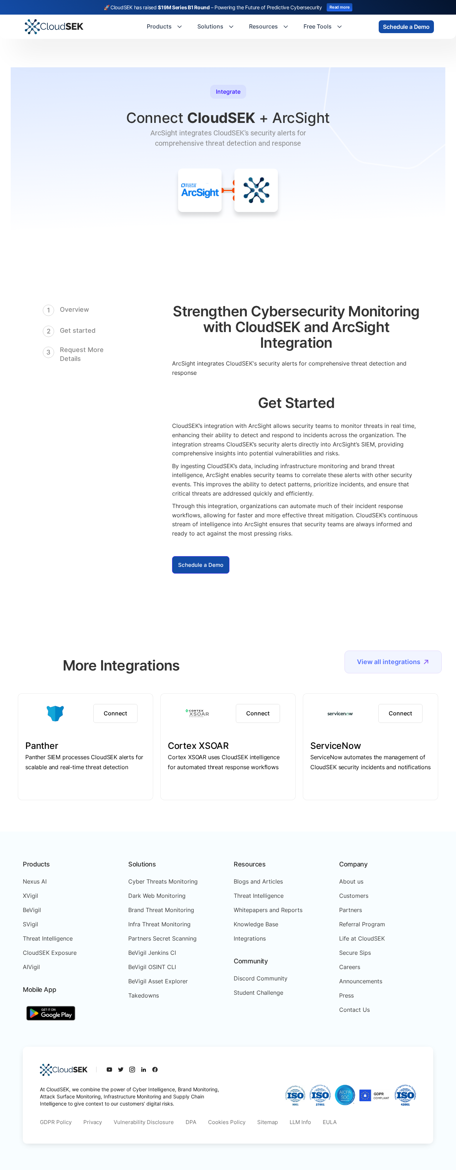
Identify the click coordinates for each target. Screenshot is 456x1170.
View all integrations (388, 662)
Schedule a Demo (200, 564)
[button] (165, 27)
